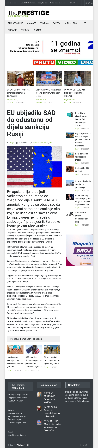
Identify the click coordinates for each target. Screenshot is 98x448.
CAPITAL (57, 23)
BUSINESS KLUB (15, 23)
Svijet (12, 143)
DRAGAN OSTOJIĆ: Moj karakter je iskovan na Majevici (46, 93)
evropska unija (38, 143)
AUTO (67, 23)
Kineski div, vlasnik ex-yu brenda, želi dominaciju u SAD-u (81, 119)
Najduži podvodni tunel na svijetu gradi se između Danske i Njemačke (82, 139)
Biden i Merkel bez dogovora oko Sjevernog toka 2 (34, 360)
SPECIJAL (25, 30)
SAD (50, 143)
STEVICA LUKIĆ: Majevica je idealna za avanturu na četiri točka (19, 93)
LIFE (84, 23)
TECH (75, 23)
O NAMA (37, 30)
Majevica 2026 (12, 100)
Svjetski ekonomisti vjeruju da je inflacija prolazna (52, 362)
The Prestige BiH (23, 445)
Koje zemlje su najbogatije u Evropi (81, 157)
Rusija (46, 143)
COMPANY (44, 23)
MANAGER (31, 23)
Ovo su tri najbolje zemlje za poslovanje (83, 184)
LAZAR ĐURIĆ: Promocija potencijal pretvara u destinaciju (40, 3)
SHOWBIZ (12, 30)
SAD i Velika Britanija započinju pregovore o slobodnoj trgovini (15, 362)
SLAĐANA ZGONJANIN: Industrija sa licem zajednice (77, 91)
